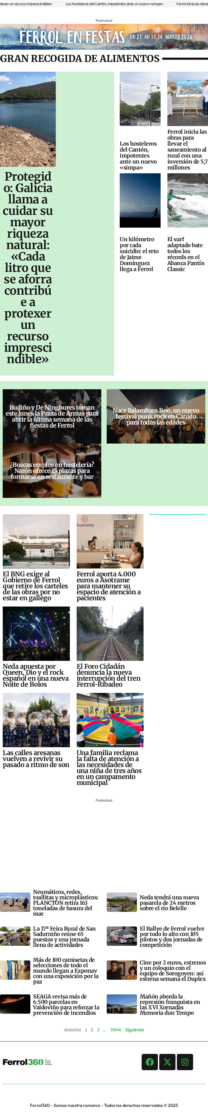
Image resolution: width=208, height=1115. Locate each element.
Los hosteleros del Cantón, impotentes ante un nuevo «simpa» (101, 4)
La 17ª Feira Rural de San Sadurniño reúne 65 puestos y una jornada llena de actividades (64, 936)
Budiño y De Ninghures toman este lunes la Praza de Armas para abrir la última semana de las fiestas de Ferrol (52, 416)
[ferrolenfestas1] (104, 48)
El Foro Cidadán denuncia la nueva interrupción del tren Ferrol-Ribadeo (109, 675)
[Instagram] (185, 1062)
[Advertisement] (104, 842)
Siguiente (134, 1029)
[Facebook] (150, 1062)
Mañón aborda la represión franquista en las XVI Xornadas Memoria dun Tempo (170, 1004)
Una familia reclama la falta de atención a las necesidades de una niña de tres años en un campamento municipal (109, 768)
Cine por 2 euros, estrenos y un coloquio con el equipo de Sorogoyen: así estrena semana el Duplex (173, 970)
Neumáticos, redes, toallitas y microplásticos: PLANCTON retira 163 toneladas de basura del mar (66, 902)
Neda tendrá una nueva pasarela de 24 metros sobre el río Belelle (169, 903)
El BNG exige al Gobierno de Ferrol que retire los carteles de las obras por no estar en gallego (35, 586)
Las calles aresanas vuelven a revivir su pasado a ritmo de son (36, 759)
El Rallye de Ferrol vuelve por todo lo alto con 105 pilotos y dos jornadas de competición (172, 936)
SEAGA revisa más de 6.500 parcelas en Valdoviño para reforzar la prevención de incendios (66, 1004)
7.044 (115, 1029)
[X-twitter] (167, 1062)
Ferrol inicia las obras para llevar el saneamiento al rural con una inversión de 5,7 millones (187, 149)
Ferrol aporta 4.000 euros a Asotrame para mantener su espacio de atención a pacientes (109, 586)
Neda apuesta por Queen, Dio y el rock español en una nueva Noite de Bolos (36, 675)
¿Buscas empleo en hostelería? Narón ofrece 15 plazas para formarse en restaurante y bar (52, 470)
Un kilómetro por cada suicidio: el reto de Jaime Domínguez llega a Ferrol (139, 254)
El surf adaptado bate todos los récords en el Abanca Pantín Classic (186, 254)
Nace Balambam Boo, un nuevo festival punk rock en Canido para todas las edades (156, 416)
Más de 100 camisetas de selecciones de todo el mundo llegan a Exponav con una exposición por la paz (66, 970)
